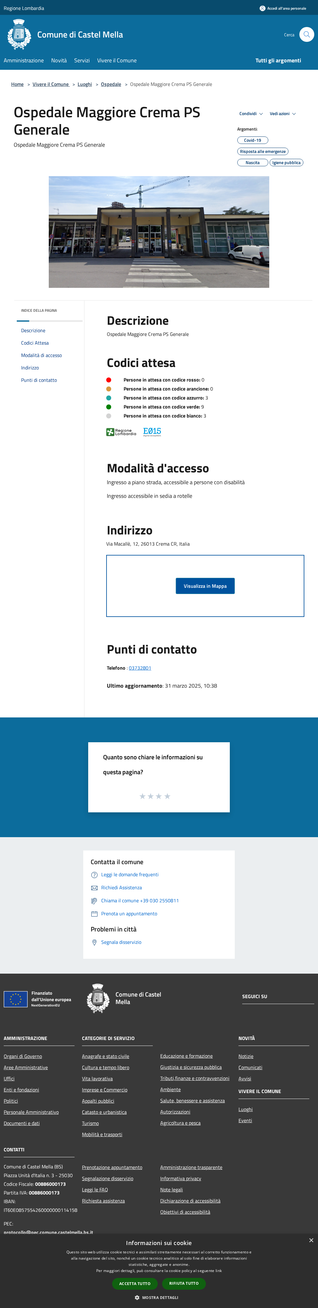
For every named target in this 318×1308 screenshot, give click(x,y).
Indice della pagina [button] (39, 310)
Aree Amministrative (26, 1067)
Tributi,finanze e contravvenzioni (194, 1078)
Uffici (9, 1078)
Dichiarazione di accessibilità (190, 1200)
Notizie (245, 1056)
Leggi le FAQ (95, 1189)
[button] (158, 1297)
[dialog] (159, 1271)
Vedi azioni (280, 113)
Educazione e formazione (186, 1056)
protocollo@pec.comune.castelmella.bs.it (48, 1232)
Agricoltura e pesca (180, 1123)
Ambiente (170, 1089)
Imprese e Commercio (104, 1089)
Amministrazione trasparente (191, 1167)
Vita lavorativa (97, 1078)
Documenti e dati (22, 1123)
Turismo (90, 1123)
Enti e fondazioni (21, 1089)
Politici (11, 1101)
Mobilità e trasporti (102, 1134)
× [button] (311, 1240)
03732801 (140, 668)
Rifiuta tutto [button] (184, 1283)
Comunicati (250, 1067)
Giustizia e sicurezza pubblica (191, 1067)
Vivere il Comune (51, 84)
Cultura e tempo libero (105, 1067)
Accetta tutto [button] (135, 1283)
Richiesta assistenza (103, 1200)
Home (17, 84)
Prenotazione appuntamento (112, 1167)
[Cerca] (306, 34)
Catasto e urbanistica (104, 1112)
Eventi (245, 1120)
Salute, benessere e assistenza (192, 1100)
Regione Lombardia (24, 8)
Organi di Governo (23, 1056)
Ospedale (111, 84)
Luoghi (85, 84)
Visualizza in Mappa (205, 586)
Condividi (248, 113)
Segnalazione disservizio (107, 1178)
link (219, 1270)
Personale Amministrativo (31, 1112)
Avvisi (244, 1078)
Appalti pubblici (98, 1101)
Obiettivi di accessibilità (185, 1212)
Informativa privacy (180, 1178)
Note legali (171, 1189)
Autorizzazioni (175, 1111)
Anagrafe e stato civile (105, 1056)
